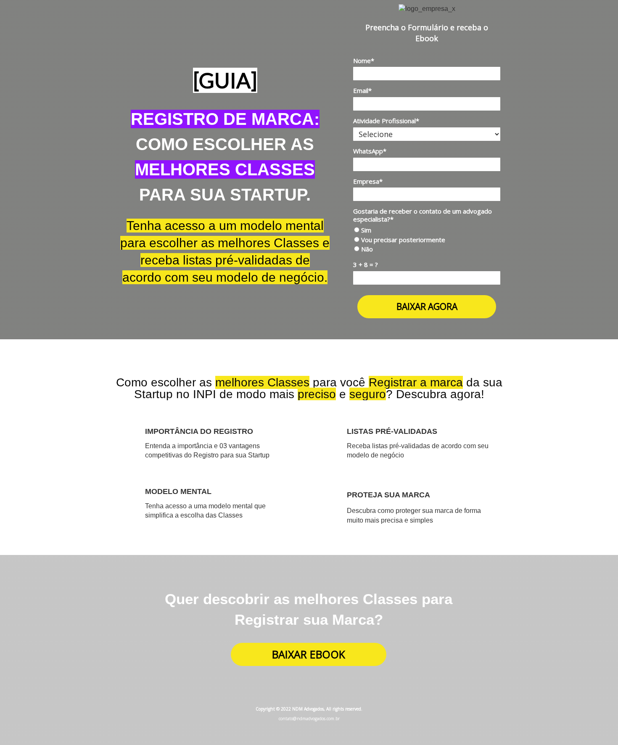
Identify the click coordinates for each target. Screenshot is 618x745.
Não (366, 249)
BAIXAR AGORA (426, 306)
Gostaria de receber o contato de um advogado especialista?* (422, 215)
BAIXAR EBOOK (308, 654)
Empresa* (368, 181)
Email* (362, 91)
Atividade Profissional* (386, 121)
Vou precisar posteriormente (402, 240)
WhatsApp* (369, 151)
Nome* (363, 61)
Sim (365, 230)
